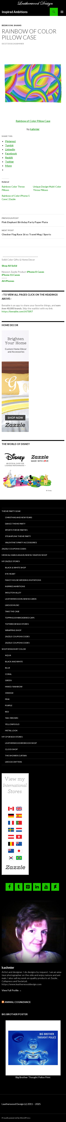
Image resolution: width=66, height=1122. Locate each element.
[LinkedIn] (37, 887)
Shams (17, 25)
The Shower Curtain (16, 755)
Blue (7, 668)
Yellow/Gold (12, 724)
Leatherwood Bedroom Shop (21, 743)
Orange (9, 693)
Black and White (14, 661)
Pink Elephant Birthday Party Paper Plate (25, 220)
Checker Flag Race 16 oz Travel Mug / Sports (27, 232)
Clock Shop (11, 749)
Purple (8, 705)
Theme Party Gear (11, 511)
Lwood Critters (13, 762)
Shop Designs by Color (14, 649)
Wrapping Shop (13, 630)
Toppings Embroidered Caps (19, 617)
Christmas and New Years (18, 517)
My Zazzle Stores (11, 561)
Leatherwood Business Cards (20, 599)
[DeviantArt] (55, 887)
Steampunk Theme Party (18, 536)
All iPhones (8, 280)
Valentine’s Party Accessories (21, 542)
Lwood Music (12, 605)
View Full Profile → (11, 990)
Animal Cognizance (18, 1002)
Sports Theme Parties (16, 530)
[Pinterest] (28, 887)
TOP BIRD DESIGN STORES (17, 624)
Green (8, 680)
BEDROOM (7, 25)
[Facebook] (9, 887)
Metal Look (11, 730)
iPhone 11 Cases (11, 274)
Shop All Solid (9, 265)
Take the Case (12, 611)
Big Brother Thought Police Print (33, 1077)
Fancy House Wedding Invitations (23, 580)
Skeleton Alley (13, 592)
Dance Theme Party (15, 523)
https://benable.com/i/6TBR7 (17, 311)
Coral (8, 674)
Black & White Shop (15, 567)
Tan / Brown (11, 718)
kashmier (19, 43)
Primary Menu (62, 12)
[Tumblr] (19, 887)
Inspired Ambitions (15, 12)
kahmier (35, 129)
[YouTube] (46, 887)
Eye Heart (10, 574)
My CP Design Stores (12, 736)
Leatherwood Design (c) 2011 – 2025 (21, 1104)
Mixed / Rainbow (13, 686)
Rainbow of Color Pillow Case (33, 120)
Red (7, 711)
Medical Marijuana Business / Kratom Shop (24, 555)
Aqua (8, 655)
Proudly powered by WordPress (16, 1118)
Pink (7, 699)
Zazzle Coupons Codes (14, 548)
